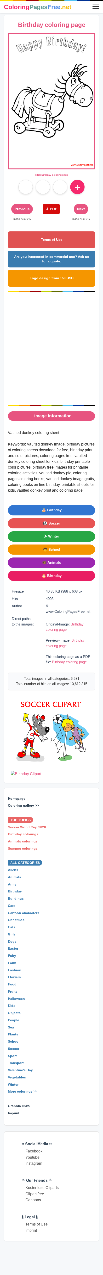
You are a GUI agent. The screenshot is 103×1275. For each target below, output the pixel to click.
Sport (12, 1056)
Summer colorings (23, 848)
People (13, 1020)
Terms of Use (51, 239)
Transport (16, 1063)
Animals (14, 877)
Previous (22, 209)
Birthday (15, 891)
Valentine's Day (20, 1070)
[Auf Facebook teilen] (25, 187)
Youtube (32, 1157)
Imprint (13, 1113)
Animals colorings (23, 841)
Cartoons (33, 1200)
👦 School (51, 549)
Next (81, 209)
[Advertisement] (51, 349)
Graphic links (19, 1106)
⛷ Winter (51, 536)
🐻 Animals (51, 562)
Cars (11, 906)
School (13, 1041)
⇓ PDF (51, 209)
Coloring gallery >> (23, 805)
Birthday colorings (23, 834)
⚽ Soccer (51, 523)
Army (12, 884)
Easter (13, 948)
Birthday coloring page (69, 662)
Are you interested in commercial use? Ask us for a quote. (51, 259)
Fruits (12, 991)
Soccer (13, 1049)
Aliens (13, 870)
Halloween (16, 998)
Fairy (12, 956)
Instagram (33, 1163)
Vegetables (17, 1077)
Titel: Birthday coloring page (51, 174)
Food (12, 984)
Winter (13, 1084)
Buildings (16, 898)
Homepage (16, 798)
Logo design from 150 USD (52, 278)
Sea (11, 1027)
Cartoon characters (23, 913)
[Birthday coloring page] (51, 165)
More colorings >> (22, 1091)
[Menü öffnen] (95, 7)
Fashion (14, 970)
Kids (11, 1006)
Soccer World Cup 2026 (27, 827)
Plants (13, 1034)
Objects (14, 1013)
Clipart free (34, 1194)
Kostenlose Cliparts (42, 1188)
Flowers (14, 977)
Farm (12, 963)
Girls (12, 934)
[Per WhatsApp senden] (60, 187)
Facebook (33, 1151)
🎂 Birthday (52, 510)
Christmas (16, 920)
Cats (11, 927)
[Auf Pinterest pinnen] (43, 187)
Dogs (12, 941)
